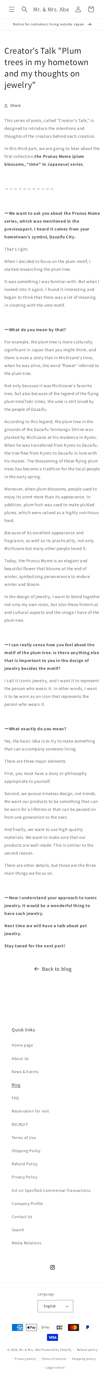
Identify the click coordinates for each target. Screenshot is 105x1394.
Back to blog (57, 968)
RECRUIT (20, 1124)
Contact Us (22, 1216)
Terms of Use (24, 1137)
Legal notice (55, 1367)
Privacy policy (25, 1359)
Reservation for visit (30, 1111)
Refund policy (87, 1350)
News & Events (25, 1071)
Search (18, 1229)
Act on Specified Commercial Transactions (51, 1190)
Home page (22, 1045)
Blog (16, 1084)
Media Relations (27, 1242)
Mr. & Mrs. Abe (30, 1350)
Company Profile (27, 1203)
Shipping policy (84, 1359)
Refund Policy (25, 1163)
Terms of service (54, 1359)
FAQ (15, 1097)
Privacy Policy (24, 1177)
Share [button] (15, 105)
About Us (20, 1058)
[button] (11, 9)
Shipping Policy (26, 1150)
